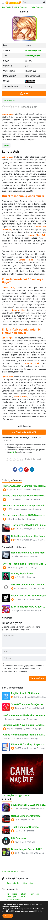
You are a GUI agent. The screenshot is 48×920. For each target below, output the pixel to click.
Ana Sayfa (6, 7)
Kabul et (8, 916)
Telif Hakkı (34, 894)
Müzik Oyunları (20, 7)
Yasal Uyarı (12, 896)
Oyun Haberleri (13, 883)
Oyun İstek (28, 883)
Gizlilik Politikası (14, 899)
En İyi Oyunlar (36, 7)
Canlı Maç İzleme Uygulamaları (16, 795)
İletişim (23, 894)
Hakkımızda (12, 894)
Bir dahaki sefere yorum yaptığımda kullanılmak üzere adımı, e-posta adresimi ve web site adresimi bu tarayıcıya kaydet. (23, 668)
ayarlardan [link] (23, 911)
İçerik (6, 145)
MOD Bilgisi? (10, 100)
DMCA (22, 896)
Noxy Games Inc (33, 50)
